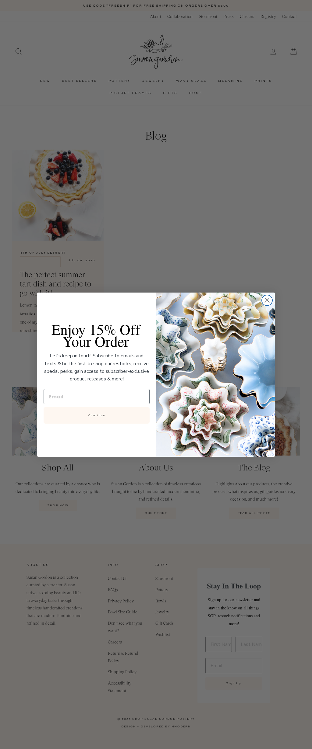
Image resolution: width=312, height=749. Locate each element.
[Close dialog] (267, 300)
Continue (96, 415)
